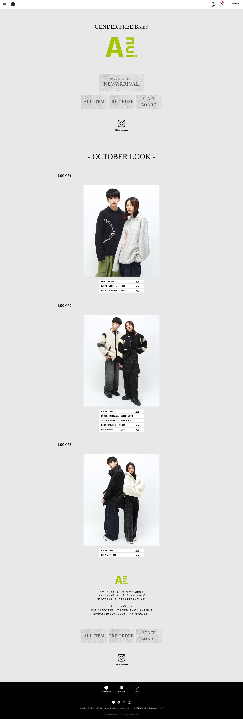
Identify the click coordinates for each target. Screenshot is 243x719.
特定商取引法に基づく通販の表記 (145, 708)
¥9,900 (107, 281)
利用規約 (91, 708)
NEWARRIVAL (121, 82)
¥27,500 (109, 550)
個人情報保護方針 (111, 708)
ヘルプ (161, 708)
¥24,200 (109, 411)
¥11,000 (113, 286)
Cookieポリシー (124, 708)
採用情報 (99, 708)
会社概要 (82, 708)
